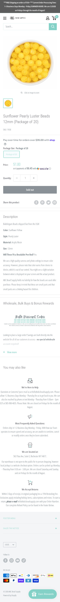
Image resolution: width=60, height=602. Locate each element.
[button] (35, 168)
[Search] (53, 26)
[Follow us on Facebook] (5, 560)
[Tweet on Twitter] (48, 202)
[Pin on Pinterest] (42, 202)
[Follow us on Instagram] (11, 560)
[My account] (47, 18)
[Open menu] (4, 18)
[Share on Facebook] (36, 202)
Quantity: (7, 178)
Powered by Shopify (9, 595)
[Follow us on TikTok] (23, 560)
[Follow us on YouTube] (17, 560)
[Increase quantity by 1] (33, 178)
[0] (54, 18)
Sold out (30, 190)
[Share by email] (54, 202)
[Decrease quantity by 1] (16, 178)
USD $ (7, 544)
